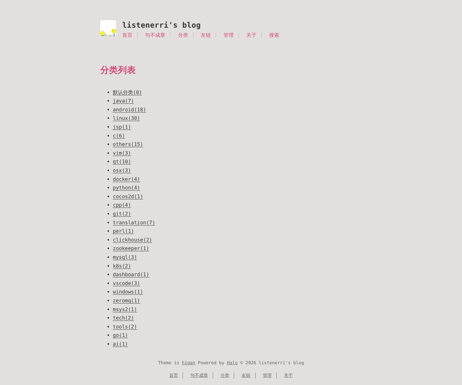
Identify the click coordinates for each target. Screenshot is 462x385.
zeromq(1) (126, 301)
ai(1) (120, 344)
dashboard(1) (131, 274)
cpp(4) (122, 205)
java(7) (123, 101)
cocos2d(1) (128, 196)
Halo (232, 362)
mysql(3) (125, 257)
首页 (127, 35)
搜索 (274, 35)
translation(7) (134, 223)
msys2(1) (125, 309)
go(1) (120, 335)
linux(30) (126, 118)
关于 (251, 35)
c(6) (119, 136)
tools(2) (125, 327)
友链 (206, 35)
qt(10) (122, 162)
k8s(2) (122, 266)
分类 (183, 35)
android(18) (129, 110)
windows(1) (128, 292)
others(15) (128, 144)
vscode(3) (126, 283)
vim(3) (122, 153)
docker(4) (126, 179)
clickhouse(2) (132, 240)
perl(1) (123, 231)
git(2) (122, 214)
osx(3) (122, 170)
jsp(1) (122, 127)
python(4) (126, 188)
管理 (228, 35)
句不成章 (155, 35)
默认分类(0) (127, 92)
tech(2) (123, 318)
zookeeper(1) (131, 248)
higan (188, 362)
